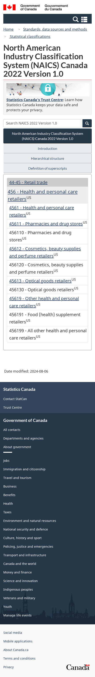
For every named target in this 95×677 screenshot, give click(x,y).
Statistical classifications (29, 36)
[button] (48, 19)
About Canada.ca (15, 650)
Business (10, 486)
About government (17, 447)
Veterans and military (19, 598)
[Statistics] (47, 89)
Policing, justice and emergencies (28, 546)
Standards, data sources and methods (55, 29)
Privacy (8, 667)
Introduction (47, 148)
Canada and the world (19, 564)
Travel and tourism (17, 478)
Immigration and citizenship (24, 469)
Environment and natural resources (29, 521)
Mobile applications (17, 641)
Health (8, 503)
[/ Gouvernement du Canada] (35, 8)
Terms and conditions (19, 658)
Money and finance (17, 572)
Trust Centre (12, 407)
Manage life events (17, 615)
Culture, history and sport (22, 538)
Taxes (7, 512)
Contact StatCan (15, 399)
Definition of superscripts (47, 168)
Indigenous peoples (18, 589)
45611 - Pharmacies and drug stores (46, 224)
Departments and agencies (23, 438)
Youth (7, 607)
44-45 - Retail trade (28, 182)
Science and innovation (20, 581)
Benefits (9, 495)
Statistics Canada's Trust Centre (34, 99)
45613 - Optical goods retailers (40, 281)
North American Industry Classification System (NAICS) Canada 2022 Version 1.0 (47, 136)
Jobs (6, 460)
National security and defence (25, 529)
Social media (12, 633)
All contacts (11, 430)
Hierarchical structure (47, 158)
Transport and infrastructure (24, 555)
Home (8, 29)
